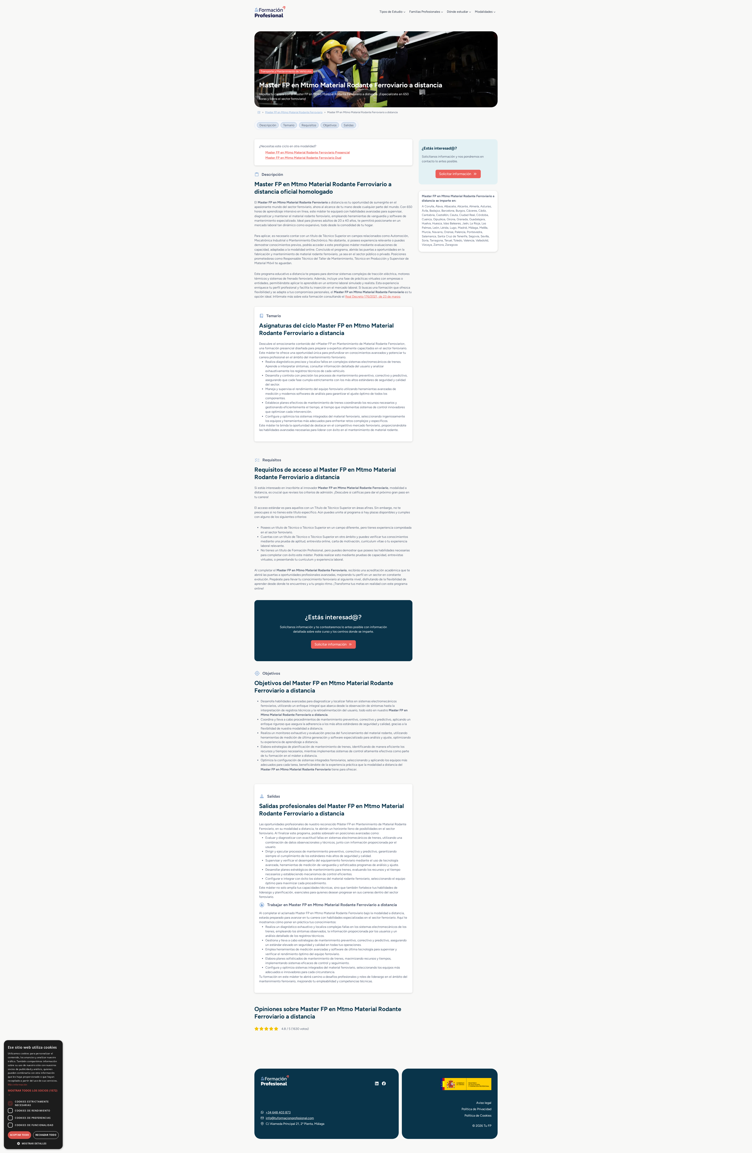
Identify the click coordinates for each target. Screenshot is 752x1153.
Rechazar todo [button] (45, 1135)
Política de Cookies (478, 1115)
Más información (17, 1084)
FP (259, 112)
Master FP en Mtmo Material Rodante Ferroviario (294, 112)
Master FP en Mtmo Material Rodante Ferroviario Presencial (307, 152)
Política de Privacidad (476, 1109)
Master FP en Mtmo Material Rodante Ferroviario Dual (303, 158)
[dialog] (33, 1094)
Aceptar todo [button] (19, 1135)
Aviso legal (483, 1103)
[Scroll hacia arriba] (742, 1132)
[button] (33, 1093)
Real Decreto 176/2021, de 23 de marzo (372, 296)
